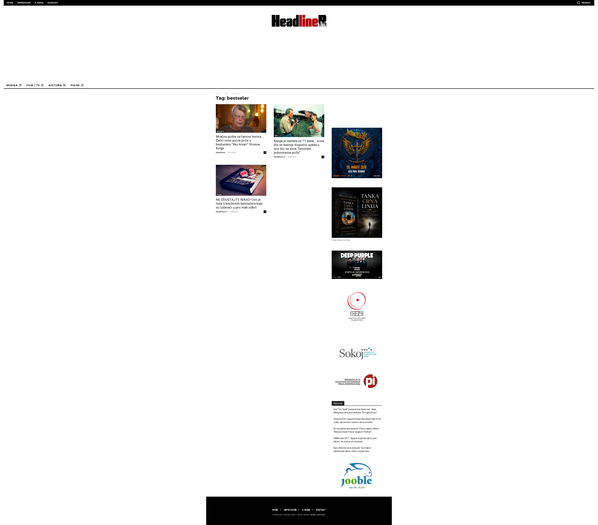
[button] (584, 2)
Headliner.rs (279, 157)
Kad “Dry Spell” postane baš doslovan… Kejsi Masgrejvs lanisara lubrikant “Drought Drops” (355, 411)
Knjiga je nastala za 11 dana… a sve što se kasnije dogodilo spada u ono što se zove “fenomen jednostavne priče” (299, 146)
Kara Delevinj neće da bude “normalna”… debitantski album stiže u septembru (353, 449)
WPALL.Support (318, 514)
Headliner (220, 152)
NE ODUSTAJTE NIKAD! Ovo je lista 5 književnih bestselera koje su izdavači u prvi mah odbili (239, 203)
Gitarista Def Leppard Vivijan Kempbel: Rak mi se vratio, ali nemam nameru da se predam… (357, 420)
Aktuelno (220, 131)
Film (276, 136)
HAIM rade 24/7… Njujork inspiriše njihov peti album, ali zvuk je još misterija (355, 440)
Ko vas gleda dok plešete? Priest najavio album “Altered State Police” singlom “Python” (356, 430)
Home (218, 93)
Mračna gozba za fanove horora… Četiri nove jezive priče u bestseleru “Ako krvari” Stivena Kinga (239, 142)
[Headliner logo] (299, 21)
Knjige (219, 194)
